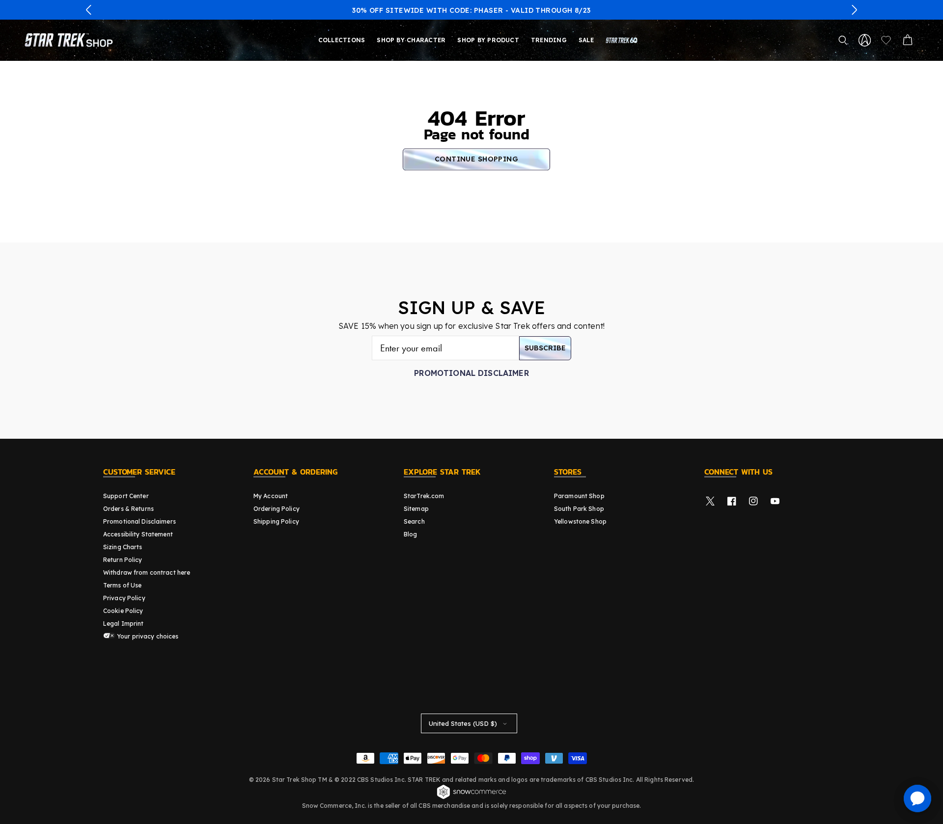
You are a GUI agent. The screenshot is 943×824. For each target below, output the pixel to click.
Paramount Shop (579, 496)
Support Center (126, 496)
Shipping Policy (276, 521)
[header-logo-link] (71, 40)
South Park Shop (579, 508)
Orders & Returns (128, 508)
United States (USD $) (463, 723)
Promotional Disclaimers (139, 521)
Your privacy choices (147, 636)
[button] (88, 9)
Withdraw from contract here (146, 572)
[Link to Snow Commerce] (471, 797)
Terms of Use (122, 585)
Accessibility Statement (138, 534)
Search (414, 521)
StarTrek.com (424, 496)
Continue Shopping (476, 159)
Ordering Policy (276, 508)
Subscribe (545, 348)
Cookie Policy (123, 610)
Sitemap (416, 508)
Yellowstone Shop (580, 521)
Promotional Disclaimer (471, 373)
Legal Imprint (123, 623)
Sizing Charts (122, 547)
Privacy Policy (124, 598)
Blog (410, 534)
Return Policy (122, 559)
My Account (270, 496)
